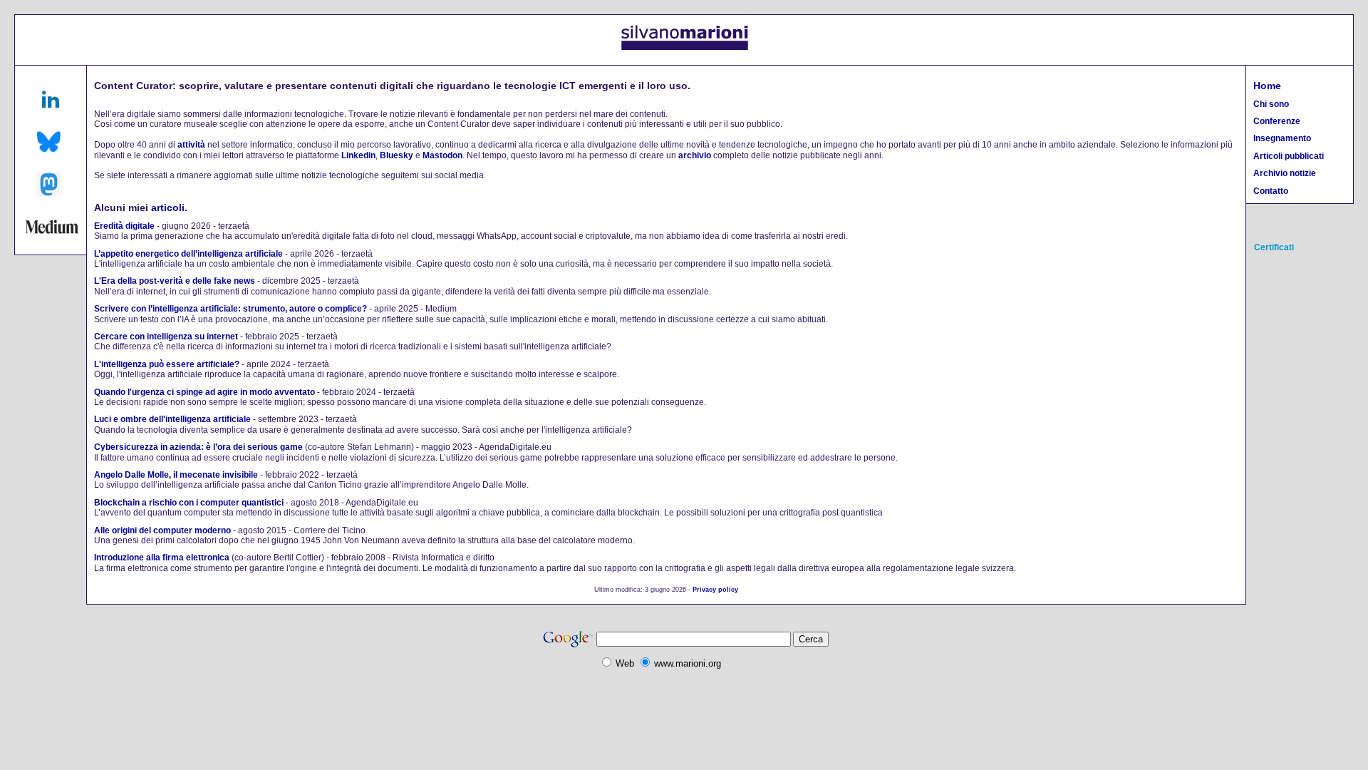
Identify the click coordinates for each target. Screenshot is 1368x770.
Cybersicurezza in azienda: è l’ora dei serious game (198, 447)
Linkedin (358, 155)
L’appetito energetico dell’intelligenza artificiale (188, 254)
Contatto (1270, 191)
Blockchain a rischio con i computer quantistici (189, 503)
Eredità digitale (124, 226)
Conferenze (1276, 121)
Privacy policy (715, 589)
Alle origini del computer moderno (162, 530)
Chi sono (1271, 104)
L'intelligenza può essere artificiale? (166, 364)
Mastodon (442, 155)
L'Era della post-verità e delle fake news (174, 281)
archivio (694, 155)
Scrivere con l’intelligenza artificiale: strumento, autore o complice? (230, 309)
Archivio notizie (1284, 173)
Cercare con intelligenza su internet (166, 337)
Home (1267, 85)
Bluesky (396, 155)
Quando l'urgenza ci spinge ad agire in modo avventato (204, 392)
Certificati (1274, 247)
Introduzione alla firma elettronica (161, 558)
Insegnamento (1282, 138)
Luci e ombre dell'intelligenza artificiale (172, 419)
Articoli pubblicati (1288, 156)
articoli (168, 207)
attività (191, 145)
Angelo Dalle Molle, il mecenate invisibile (176, 475)
